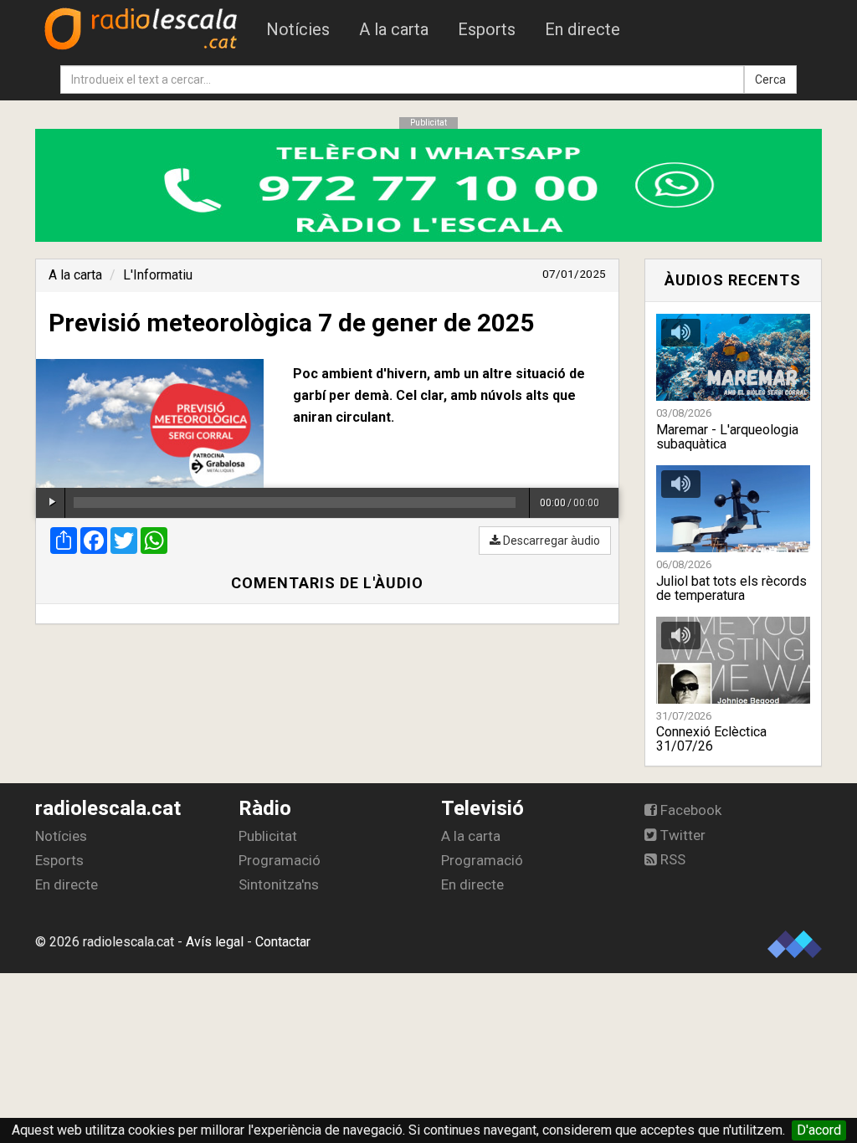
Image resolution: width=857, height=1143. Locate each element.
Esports (487, 29)
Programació (280, 860)
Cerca (770, 79)
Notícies (298, 29)
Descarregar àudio (550, 540)
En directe (582, 29)
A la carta (393, 29)
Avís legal (215, 942)
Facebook (689, 810)
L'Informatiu (157, 275)
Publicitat (268, 836)
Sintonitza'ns (279, 884)
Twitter (681, 835)
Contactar (282, 942)
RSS (671, 859)
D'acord (819, 1130)
